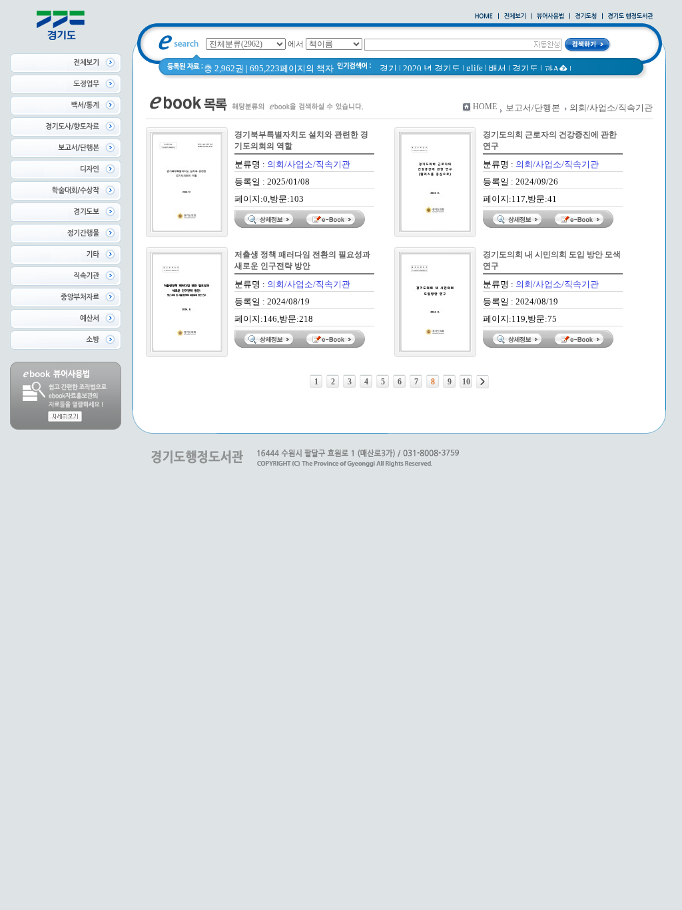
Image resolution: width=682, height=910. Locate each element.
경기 (388, 68)
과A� (555, 69)
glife (474, 68)
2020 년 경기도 (431, 68)
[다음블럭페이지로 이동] (482, 381)
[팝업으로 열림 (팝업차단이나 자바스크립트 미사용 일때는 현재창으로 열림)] (550, 16)
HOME (485, 106)
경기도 (525, 68)
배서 (497, 68)
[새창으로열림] (586, 16)
